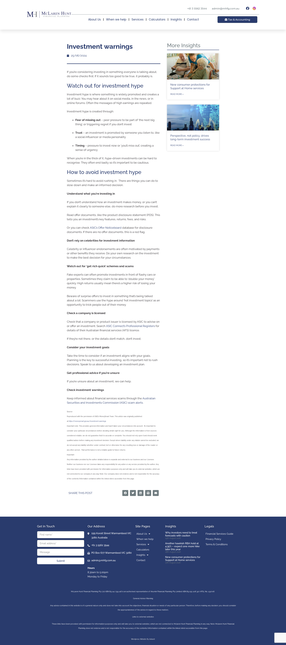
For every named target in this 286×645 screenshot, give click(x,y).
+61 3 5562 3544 (197, 8)
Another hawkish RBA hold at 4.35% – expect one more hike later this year (182, 546)
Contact (193, 19)
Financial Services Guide (219, 533)
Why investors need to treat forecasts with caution (181, 534)
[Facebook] (247, 8)
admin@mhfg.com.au (225, 8)
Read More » (177, 94)
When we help (116, 19)
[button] (125, 493)
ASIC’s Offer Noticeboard (105, 227)
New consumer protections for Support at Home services (182, 559)
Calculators (157, 19)
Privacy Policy (213, 539)
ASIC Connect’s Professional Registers (130, 326)
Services (137, 19)
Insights (176, 19)
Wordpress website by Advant (143, 639)
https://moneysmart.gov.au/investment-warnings (87, 421)
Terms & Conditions (217, 544)
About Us (94, 19)
